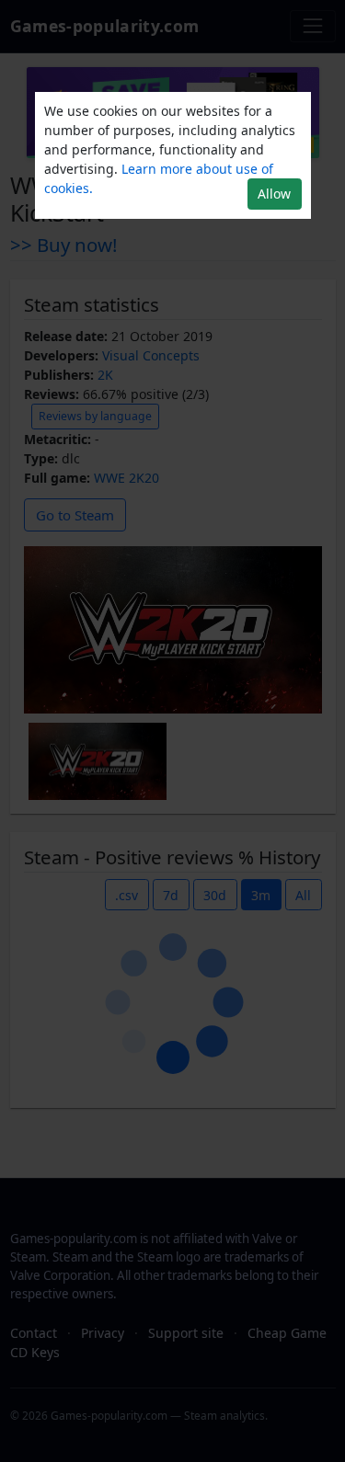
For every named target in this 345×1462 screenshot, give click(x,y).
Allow (274, 193)
